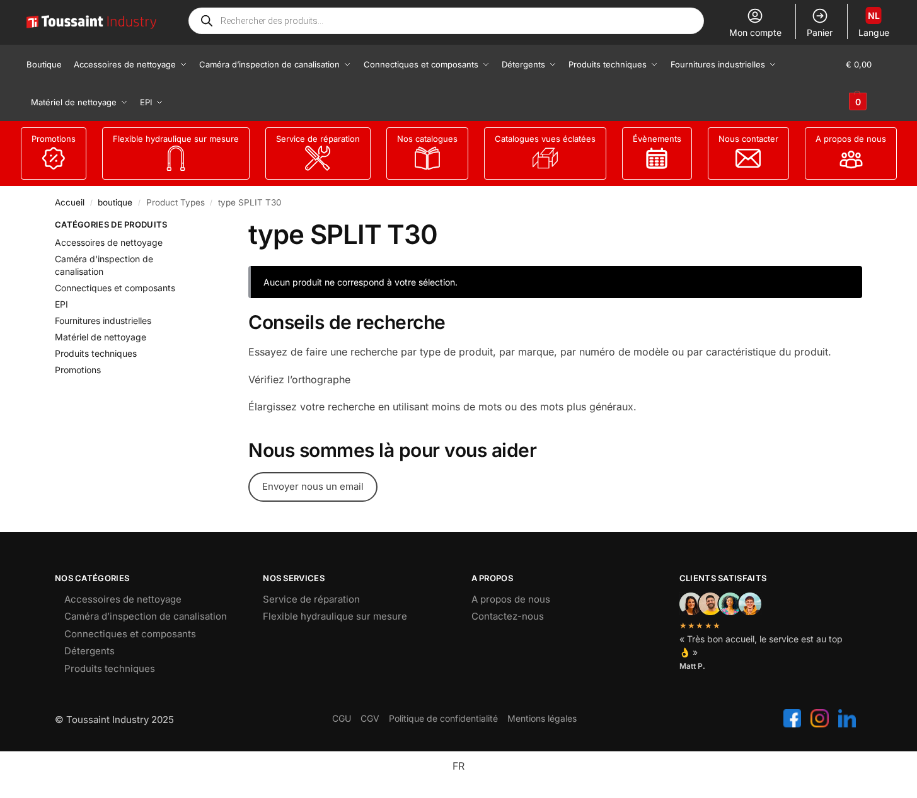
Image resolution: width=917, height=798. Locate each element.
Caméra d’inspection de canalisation (145, 616)
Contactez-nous (507, 616)
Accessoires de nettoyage (109, 242)
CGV (369, 718)
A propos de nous (851, 139)
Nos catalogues (427, 139)
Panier (820, 32)
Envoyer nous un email (313, 486)
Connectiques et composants (115, 287)
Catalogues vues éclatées (545, 139)
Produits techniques (96, 353)
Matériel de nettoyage (100, 337)
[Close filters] (196, 226)
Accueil (69, 202)
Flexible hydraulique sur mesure (176, 139)
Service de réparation (318, 139)
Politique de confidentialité (443, 718)
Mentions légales (542, 718)
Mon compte (755, 32)
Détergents (89, 651)
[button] (868, 83)
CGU (341, 718)
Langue (873, 24)
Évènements (657, 139)
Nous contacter (748, 139)
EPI (61, 304)
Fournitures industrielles (103, 320)
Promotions (54, 139)
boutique (115, 202)
